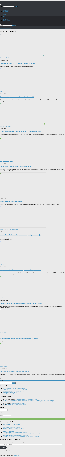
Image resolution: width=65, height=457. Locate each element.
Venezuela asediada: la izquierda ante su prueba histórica (45, 402)
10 (10, 377)
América (1, 366)
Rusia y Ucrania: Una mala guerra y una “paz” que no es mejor (20, 235)
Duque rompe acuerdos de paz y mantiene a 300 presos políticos (20, 131)
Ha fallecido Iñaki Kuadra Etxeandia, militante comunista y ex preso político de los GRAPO (21, 436)
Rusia (1, 91)
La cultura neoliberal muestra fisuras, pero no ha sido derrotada (21, 303)
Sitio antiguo (5, 11)
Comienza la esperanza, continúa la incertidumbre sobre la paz (15, 432)
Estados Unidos (6, 161)
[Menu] (0, 4)
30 (12, 377)
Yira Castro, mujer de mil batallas (18, 403)
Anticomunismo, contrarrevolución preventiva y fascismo (14, 388)
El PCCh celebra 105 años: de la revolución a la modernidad (15, 389)
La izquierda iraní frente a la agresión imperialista (16, 404)
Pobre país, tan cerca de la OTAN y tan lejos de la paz (13, 428)
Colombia (2, 126)
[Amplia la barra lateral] (0, 378)
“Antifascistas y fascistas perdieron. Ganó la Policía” (17, 97)
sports (4, 404)
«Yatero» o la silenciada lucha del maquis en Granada (26, 399)
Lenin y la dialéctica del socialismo (10, 392)
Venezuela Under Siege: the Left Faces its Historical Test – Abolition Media (18, 402)
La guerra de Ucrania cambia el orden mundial (15, 166)
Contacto (4, 14)
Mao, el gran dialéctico (7, 425)
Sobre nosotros (6, 10)
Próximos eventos (6, 12)
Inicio (4, 8)
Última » (16, 377)
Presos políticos (8, 126)
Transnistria (11, 229)
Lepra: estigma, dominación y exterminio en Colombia (13, 429)
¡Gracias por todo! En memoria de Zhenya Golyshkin (17, 63)
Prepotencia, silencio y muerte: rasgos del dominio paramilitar (20, 270)
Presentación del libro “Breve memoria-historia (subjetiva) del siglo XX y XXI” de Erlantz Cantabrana (23, 433)
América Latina (3, 297)
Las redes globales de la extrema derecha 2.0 (14, 371)
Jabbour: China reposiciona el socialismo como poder (13, 391)
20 (11, 377)
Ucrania (7, 57)
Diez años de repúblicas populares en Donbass (45, 400)
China (1, 161)
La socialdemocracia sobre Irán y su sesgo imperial (13, 393)
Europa (5, 366)
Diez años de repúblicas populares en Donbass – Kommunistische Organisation (18, 400)
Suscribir (3, 447)
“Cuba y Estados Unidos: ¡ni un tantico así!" (11, 427)
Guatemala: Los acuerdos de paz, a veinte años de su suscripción (15, 435)
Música (8, 196)
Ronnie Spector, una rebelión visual (11, 201)
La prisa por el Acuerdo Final (8, 431)
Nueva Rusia (2, 57)
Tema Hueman (16, 455)
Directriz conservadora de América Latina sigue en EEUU (19, 338)
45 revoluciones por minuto (5, 1)
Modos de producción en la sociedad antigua (11, 424)
